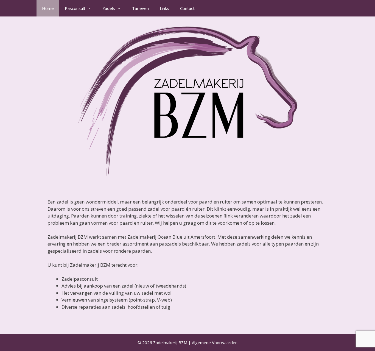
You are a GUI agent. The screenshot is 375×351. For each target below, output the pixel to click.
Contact (187, 8)
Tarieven (140, 8)
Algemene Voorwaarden (214, 342)
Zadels (108, 8)
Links (164, 8)
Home (48, 8)
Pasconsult (75, 8)
